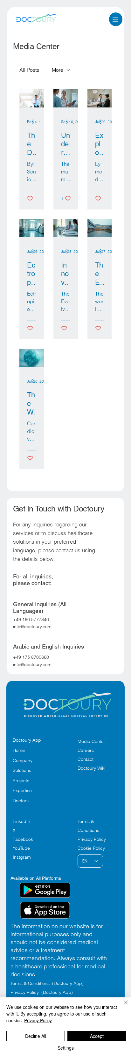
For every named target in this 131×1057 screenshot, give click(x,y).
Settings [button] (66, 1048)
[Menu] (116, 19)
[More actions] (35, 122)
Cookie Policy (91, 848)
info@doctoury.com (32, 626)
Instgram (22, 857)
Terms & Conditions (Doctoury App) (47, 983)
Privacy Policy (92, 839)
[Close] (122, 1006)
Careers (86, 750)
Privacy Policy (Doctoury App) (41, 992)
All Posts (29, 70)
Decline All (35, 1036)
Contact (85, 759)
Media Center (91, 741)
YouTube (21, 848)
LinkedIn (21, 821)
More (57, 70)
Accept (97, 1036)
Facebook (23, 839)
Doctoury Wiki (91, 768)
